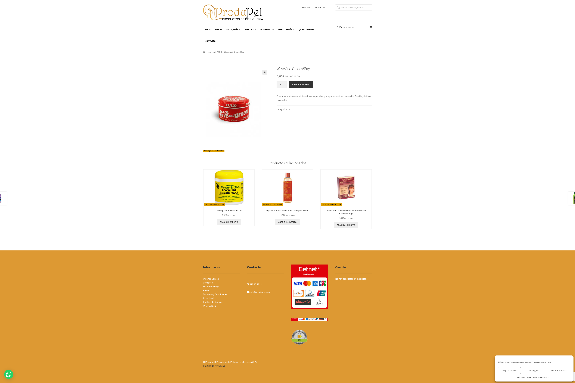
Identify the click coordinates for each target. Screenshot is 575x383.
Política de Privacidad (541, 377)
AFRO (219, 52)
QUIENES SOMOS (306, 29)
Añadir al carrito (300, 84)
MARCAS (218, 29)
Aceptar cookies (509, 370)
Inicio (209, 52)
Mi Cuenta (210, 305)
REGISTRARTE (320, 7)
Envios (206, 290)
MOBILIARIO (265, 29)
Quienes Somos (211, 278)
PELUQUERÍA (232, 29)
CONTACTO (210, 41)
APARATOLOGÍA (285, 29)
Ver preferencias (559, 370)
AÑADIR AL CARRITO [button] (229, 222)
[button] (264, 72)
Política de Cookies (524, 377)
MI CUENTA (305, 7)
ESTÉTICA (249, 29)
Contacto (208, 282)
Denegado (534, 370)
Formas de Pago (211, 286)
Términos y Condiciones (215, 294)
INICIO (208, 29)
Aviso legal (208, 298)
